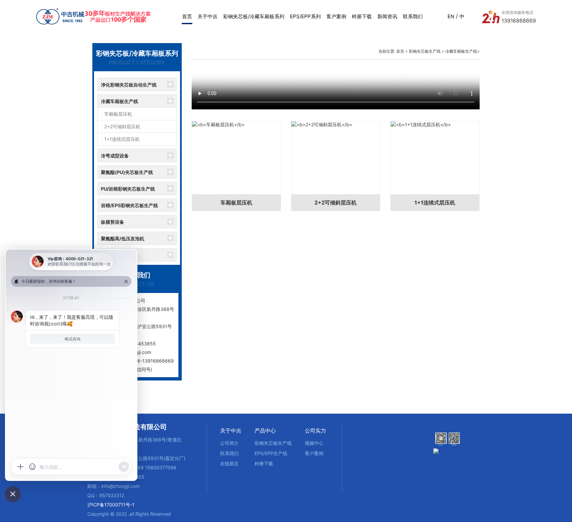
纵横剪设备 (112, 222)
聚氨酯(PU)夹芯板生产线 (127, 172)
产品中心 (265, 430)
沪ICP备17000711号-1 (110, 504)
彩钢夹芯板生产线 (425, 51)
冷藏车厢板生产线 (119, 101)
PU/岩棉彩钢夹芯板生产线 (128, 189)
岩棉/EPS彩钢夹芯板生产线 (129, 205)
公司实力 (315, 430)
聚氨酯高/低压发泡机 (122, 238)
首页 (187, 16)
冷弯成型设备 (115, 155)
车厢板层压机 (118, 114)
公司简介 (229, 443)
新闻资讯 (387, 16)
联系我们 (413, 16)
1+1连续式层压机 (122, 139)
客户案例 (336, 16)
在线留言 (229, 463)
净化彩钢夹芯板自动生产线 (129, 84)
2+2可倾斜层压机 (122, 126)
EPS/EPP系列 (305, 16)
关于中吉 (207, 16)
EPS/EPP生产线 (271, 453)
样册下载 (362, 16)
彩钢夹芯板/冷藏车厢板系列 (253, 16)
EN (451, 16)
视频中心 (314, 443)
